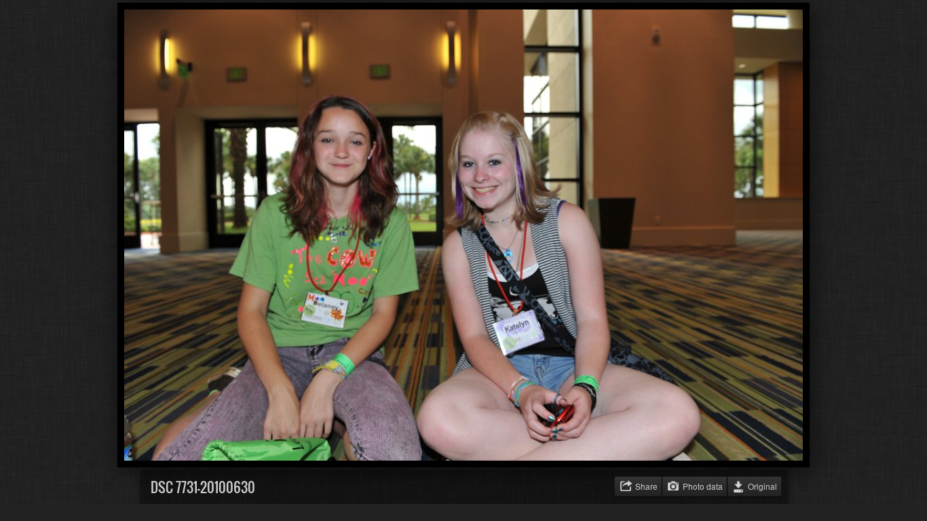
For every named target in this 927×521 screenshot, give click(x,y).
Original (762, 486)
